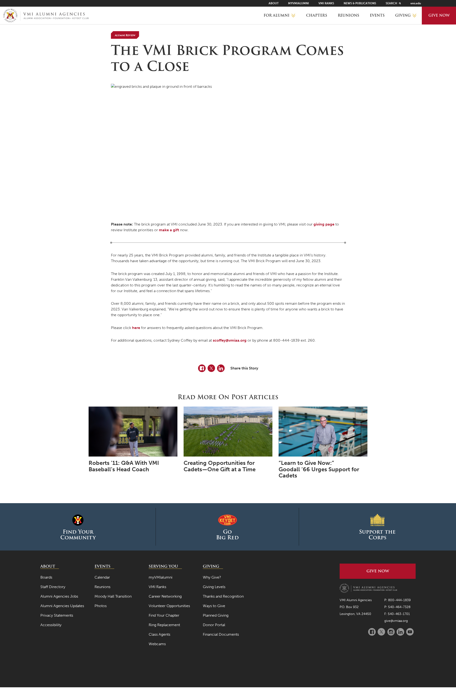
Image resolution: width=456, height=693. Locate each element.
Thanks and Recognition (223, 596)
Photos (101, 606)
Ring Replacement (164, 625)
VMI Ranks (326, 3)
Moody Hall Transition (113, 596)
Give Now (439, 15)
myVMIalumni (298, 3)
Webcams (157, 644)
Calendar (102, 577)
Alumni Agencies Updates (62, 606)
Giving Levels (214, 587)
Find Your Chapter (164, 615)
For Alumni (277, 15)
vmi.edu (415, 3)
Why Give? (212, 577)
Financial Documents (221, 634)
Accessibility (51, 625)
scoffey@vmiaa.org (230, 340)
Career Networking (165, 596)
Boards (46, 577)
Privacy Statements (56, 615)
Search (391, 3)
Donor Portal (214, 625)
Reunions (348, 15)
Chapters (316, 15)
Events (377, 15)
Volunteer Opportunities (169, 606)
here (136, 327)
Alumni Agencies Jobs (59, 596)
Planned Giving (215, 615)
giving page (324, 224)
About (274, 3)
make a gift (169, 230)
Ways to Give (214, 606)
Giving (403, 15)
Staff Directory (52, 587)
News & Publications (360, 3)
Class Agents (159, 634)
